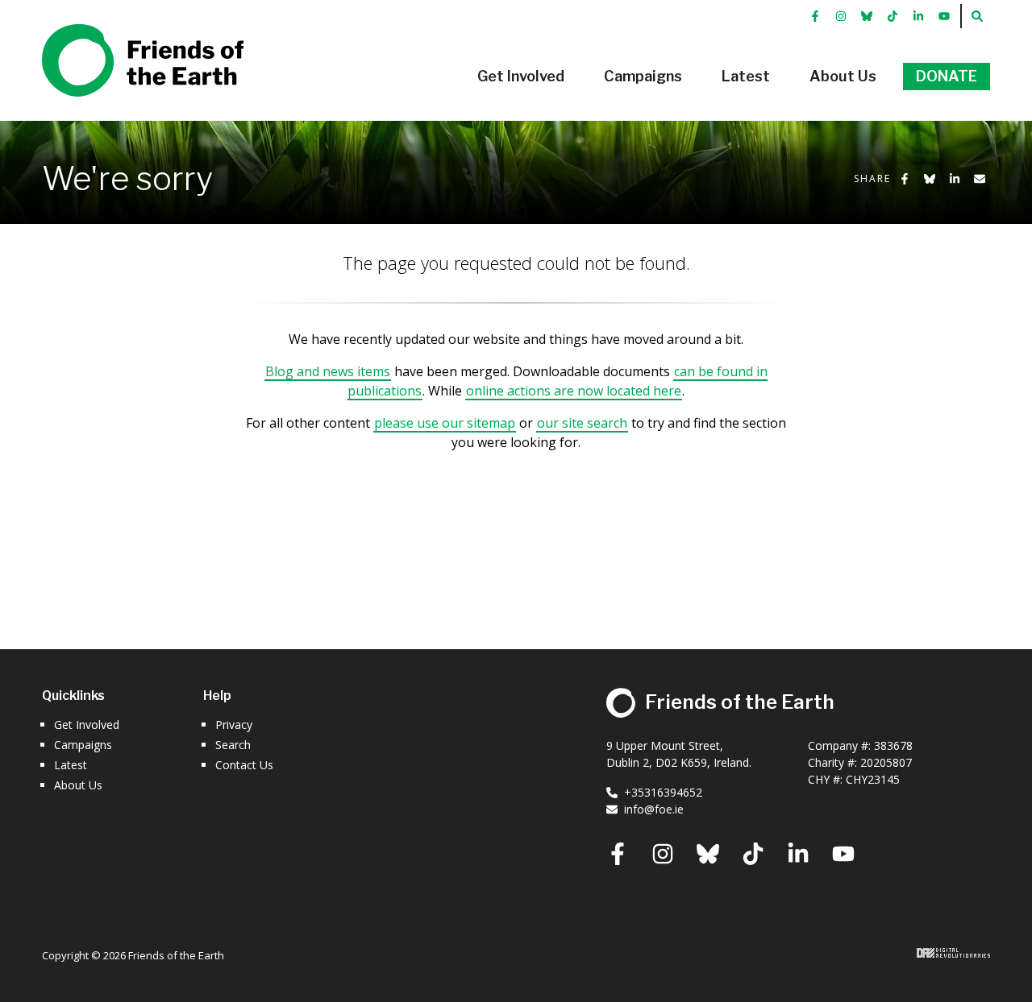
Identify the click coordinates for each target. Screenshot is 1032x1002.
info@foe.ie (654, 809)
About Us (78, 785)
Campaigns (83, 744)
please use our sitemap (444, 423)
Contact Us (244, 764)
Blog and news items (327, 371)
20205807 (886, 762)
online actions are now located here (573, 391)
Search (233, 744)
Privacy (233, 724)
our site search (582, 423)
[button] (520, 76)
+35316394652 (663, 792)
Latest (70, 764)
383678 (893, 745)
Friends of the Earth (120, 33)
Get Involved (86, 724)
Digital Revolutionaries (953, 953)
